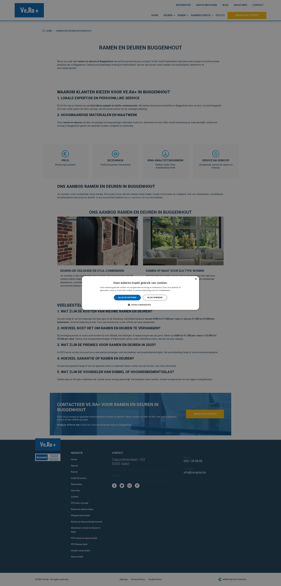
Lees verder (176, 290)
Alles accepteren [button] (127, 297)
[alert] (140, 293)
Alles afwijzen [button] (155, 297)
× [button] (196, 279)
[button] (140, 304)
